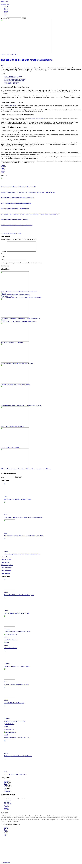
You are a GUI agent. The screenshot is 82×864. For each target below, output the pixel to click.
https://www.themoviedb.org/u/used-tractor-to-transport (14, 219)
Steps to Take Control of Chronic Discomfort (12, 342)
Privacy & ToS (7, 803)
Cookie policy (7, 800)
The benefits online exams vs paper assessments (27, 59)
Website (19, 233)
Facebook (3, 166)
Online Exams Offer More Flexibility (13, 76)
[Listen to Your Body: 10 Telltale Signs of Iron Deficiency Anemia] (15, 362)
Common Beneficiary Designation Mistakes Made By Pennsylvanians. (18, 321)
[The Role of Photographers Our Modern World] (15, 425)
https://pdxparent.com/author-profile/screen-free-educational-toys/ (17, 197)
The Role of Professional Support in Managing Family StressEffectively (19, 291)
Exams (2, 165)
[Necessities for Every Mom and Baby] (15, 446)
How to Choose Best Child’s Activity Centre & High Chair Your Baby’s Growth (21, 297)
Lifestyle (6, 11)
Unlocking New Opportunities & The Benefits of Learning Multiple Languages (21, 318)
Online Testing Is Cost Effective (12, 82)
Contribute (6, 806)
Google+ (3, 169)
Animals (6, 6)
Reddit (2, 172)
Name (3, 254)
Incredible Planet (5, 4)
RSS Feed (6, 809)
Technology (7, 629)
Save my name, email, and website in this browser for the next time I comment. (22, 263)
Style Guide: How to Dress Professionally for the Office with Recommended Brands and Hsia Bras (26, 468)
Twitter (2, 168)
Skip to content (4, 1)
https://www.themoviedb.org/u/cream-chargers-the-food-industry (17, 225)
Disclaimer (6, 802)
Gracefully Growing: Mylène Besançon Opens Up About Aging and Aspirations (21, 405)
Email (3, 257)
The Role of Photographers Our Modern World (12, 426)
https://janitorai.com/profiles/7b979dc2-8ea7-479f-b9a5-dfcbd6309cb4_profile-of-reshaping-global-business (28, 192)
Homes (5, 9)
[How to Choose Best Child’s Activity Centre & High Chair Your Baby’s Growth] (6, 296)
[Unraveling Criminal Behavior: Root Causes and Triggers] (15, 383)
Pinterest (3, 171)
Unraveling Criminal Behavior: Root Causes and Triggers (15, 384)
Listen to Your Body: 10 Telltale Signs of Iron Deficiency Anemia (17, 363)
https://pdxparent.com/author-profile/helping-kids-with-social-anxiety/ (18, 186)
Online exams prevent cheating (11, 83)
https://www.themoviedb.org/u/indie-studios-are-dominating (16, 203)
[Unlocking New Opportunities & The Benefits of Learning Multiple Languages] (15, 317)
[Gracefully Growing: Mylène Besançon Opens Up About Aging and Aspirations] (15, 404)
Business (6, 8)
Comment (4, 251)
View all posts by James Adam (8, 233)
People (5, 12)
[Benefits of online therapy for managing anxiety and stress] (3, 293)
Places (5, 14)
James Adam (13, 54)
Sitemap (6, 808)
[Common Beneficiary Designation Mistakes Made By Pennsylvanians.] (3, 320)
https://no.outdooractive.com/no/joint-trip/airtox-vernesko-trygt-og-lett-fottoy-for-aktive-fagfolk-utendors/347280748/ (30, 214)
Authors (6, 805)
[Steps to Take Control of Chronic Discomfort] (15, 341)
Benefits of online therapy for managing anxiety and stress (15, 294)
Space (5, 789)
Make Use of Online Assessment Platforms (14, 79)
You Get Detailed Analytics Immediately (14, 80)
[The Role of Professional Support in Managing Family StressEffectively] (15, 290)
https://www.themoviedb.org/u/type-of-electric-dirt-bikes (15, 208)
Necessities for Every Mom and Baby (10, 447)
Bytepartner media (5, 862)
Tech (5, 15)
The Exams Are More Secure (11, 77)
